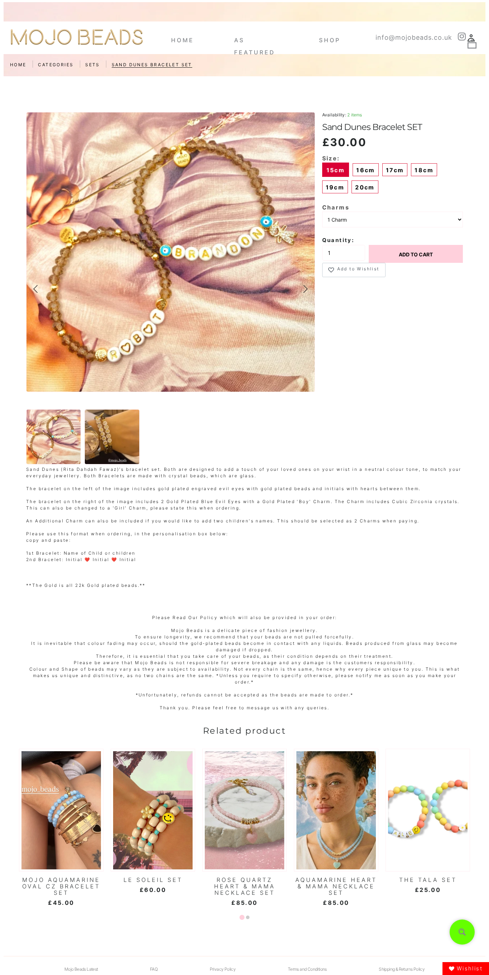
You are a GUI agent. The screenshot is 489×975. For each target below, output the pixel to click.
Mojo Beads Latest (81, 969)
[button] (35, 289)
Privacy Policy (223, 969)
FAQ (154, 969)
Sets (92, 64)
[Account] (471, 38)
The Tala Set (428, 879)
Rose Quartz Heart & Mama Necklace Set (244, 886)
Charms (335, 207)
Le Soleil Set (153, 879)
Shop (329, 40)
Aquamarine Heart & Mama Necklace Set (336, 886)
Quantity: (338, 240)
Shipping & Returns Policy (402, 969)
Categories (55, 64)
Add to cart (416, 254)
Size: (331, 158)
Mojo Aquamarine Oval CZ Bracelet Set (61, 886)
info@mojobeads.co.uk (414, 37)
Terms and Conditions (307, 969)
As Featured (254, 43)
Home (182, 40)
